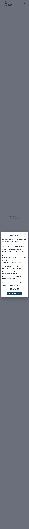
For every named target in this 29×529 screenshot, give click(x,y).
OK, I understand (14, 293)
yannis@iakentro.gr (7, 275)
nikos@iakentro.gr (13, 278)
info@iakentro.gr (7, 260)
